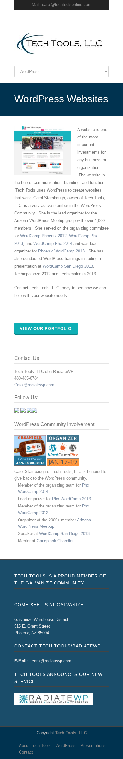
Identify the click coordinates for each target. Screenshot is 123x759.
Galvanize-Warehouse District (41, 619)
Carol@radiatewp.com (34, 384)
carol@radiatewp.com (51, 661)
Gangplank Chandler (55, 541)
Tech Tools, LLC (71, 732)
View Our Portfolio (46, 328)
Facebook (61, 16)
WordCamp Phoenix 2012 (43, 235)
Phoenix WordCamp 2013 (61, 251)
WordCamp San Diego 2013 (68, 266)
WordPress (66, 745)
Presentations (93, 745)
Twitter (49, 16)
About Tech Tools (35, 745)
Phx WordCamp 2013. (72, 498)
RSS (74, 16)
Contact (26, 752)
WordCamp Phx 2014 (52, 243)
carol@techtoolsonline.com (66, 4)
